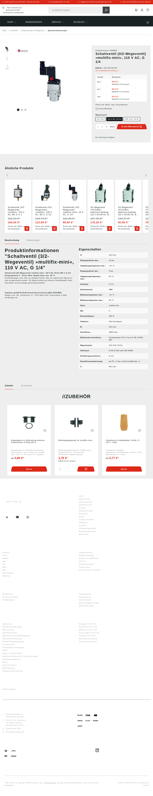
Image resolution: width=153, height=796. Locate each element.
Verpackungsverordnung (12, 671)
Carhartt (5, 552)
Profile (81, 517)
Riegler (5, 558)
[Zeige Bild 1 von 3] (18, 110)
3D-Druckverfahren (10, 597)
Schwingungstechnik (87, 528)
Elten (4, 567)
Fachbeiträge (84, 567)
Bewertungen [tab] (33, 240)
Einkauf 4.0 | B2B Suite (88, 558)
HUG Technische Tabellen (89, 570)
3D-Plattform (7, 594)
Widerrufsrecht (85, 600)
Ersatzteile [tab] (26, 385)
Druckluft (82, 525)
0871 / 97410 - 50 (13, 502)
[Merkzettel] (148, 10)
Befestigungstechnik (87, 531)
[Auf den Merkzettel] (44, 430)
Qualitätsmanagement (11, 659)
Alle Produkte (8, 573)
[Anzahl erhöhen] (106, 126)
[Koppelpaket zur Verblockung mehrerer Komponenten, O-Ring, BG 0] (29, 422)
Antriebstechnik (85, 505)
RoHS (4, 650)
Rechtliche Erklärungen (12, 627)
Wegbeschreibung (86, 555)
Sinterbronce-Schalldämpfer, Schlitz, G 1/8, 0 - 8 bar (122, 441)
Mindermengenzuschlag (89, 603)
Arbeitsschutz (84, 499)
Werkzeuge (83, 534)
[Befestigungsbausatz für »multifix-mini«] (76, 422)
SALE (81, 496)
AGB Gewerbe (8, 630)
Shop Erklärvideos (86, 606)
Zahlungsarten (85, 597)
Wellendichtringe (86, 511)
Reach (5, 662)
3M (3, 564)
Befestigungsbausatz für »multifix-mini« (75, 440)
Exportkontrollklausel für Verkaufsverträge (19, 656)
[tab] (12, 241)
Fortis (4, 555)
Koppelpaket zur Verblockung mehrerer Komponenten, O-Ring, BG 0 (28, 441)
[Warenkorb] (136, 10)
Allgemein (6, 576)
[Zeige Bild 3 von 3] (25, 110)
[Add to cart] (27, 228)
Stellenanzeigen (9, 689)
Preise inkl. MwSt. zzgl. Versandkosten (112, 105)
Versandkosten (85, 594)
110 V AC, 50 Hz (114, 119)
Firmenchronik (8, 644)
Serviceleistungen (86, 564)
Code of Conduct (9, 665)
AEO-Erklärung (8, 668)
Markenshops (10, 548)
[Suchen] (106, 10)
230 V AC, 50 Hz (132, 119)
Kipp (4, 561)
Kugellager (83, 514)
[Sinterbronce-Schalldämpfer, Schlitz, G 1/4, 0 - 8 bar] (124, 422)
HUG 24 (82, 561)
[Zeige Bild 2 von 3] (22, 110)
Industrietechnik (85, 502)
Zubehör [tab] (9, 385)
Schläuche (83, 522)
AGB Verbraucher (9, 633)
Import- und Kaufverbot (12, 653)
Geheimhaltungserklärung (13, 641)
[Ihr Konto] (142, 10)
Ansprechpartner (86, 552)
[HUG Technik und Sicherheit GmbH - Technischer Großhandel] (13, 10)
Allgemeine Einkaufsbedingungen (16, 636)
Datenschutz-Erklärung (12, 639)
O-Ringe (82, 508)
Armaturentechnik (86, 519)
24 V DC (100, 119)
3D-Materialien (8, 600)
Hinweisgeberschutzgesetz (13, 647)
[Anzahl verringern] (98, 126)
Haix (4, 570)
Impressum (7, 624)
